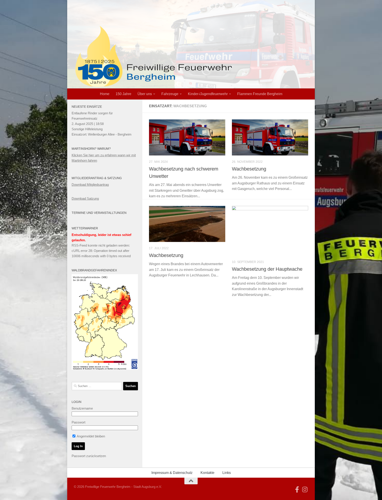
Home (104, 94)
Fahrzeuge (169, 94)
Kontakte (207, 473)
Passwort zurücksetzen (89, 456)
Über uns (145, 94)
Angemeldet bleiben (90, 436)
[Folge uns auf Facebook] (297, 490)
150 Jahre (123, 94)
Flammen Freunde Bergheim (259, 94)
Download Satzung (85, 198)
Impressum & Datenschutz (172, 473)
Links (226, 473)
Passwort (78, 422)
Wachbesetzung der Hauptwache (267, 269)
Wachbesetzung (249, 169)
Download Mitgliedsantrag (90, 184)
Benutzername (82, 408)
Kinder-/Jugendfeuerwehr (208, 94)
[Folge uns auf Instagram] (305, 490)
